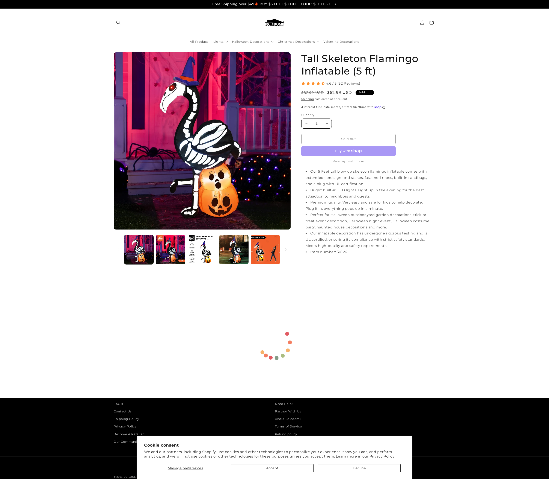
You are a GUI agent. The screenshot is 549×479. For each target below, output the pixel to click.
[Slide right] (286, 249)
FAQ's (118, 404)
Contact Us (123, 412)
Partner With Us (288, 412)
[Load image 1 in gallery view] (139, 249)
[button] (118, 22)
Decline (359, 468)
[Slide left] (118, 249)
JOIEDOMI (131, 476)
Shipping (307, 98)
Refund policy (286, 434)
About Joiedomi (288, 419)
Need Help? (284, 404)
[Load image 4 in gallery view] (233, 249)
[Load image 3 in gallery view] (202, 249)
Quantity (307, 115)
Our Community (127, 442)
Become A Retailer (129, 434)
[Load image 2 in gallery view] (170, 249)
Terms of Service (288, 427)
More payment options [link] (348, 161)
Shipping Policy (126, 419)
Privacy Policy (382, 456)
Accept (272, 468)
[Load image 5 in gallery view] (265, 249)
